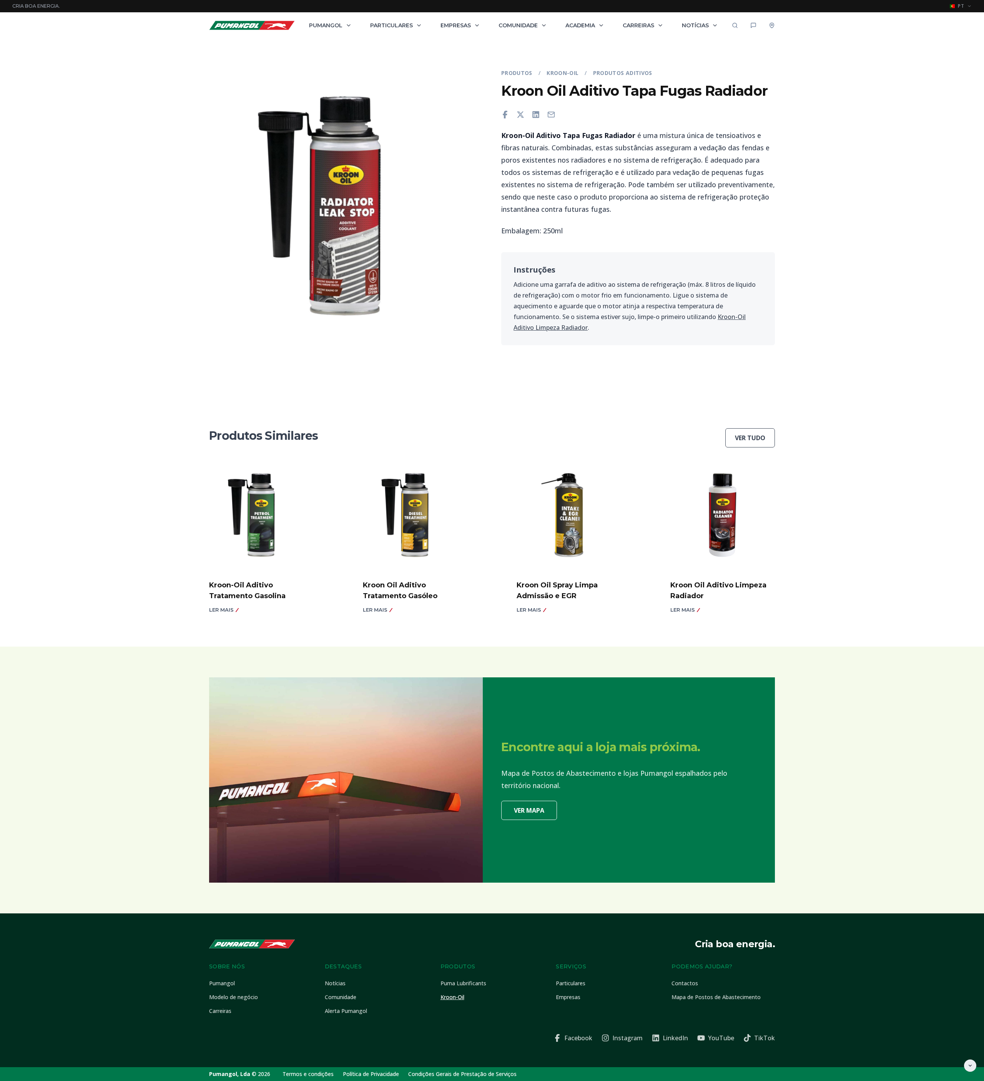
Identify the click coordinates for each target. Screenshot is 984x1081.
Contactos (685, 983)
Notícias (695, 25)
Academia (580, 25)
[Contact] (753, 25)
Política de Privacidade (371, 1074)
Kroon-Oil (562, 73)
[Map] (772, 25)
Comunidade (518, 25)
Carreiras (638, 25)
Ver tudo (750, 438)
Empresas (455, 25)
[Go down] (970, 1065)
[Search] (735, 25)
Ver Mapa (529, 810)
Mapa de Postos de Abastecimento (716, 997)
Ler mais (221, 610)
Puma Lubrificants (463, 983)
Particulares (391, 25)
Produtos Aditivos (622, 73)
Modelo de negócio (233, 997)
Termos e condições (308, 1074)
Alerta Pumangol (346, 1010)
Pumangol (325, 25)
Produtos (516, 73)
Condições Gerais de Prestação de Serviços (462, 1074)
